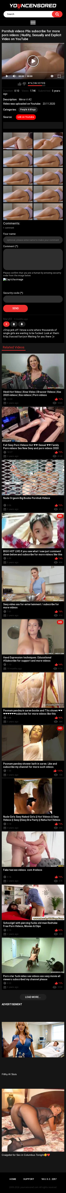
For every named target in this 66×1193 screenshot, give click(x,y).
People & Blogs (28, 109)
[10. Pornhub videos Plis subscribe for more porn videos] (48, 211)
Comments (11, 223)
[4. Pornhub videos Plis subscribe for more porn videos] (48, 158)
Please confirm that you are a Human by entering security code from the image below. (32, 274)
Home (13, 1179)
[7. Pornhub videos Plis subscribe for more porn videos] (18, 194)
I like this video (19, 84)
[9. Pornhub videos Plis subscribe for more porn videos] (18, 211)
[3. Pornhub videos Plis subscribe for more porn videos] (18, 158)
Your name (9, 233)
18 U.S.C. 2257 (48, 1179)
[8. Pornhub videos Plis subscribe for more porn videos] (48, 194)
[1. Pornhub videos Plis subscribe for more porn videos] (18, 140)
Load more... (33, 997)
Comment (8, 246)
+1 (14, 324)
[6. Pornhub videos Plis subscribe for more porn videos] (48, 176)
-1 (22, 324)
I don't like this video (24, 84)
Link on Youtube (26, 117)
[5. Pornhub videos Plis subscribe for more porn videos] (18, 176)
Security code (11, 293)
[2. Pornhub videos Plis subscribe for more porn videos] (48, 140)
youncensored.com (29, 1187)
